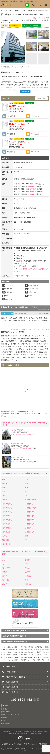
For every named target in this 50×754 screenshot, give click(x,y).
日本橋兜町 (29, 504)
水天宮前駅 (34, 184)
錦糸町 (4, 584)
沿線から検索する (13, 647)
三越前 (27, 568)
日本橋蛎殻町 (7, 504)
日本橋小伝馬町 (30, 508)
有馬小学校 (40, 660)
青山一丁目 (6, 568)
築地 (26, 491)
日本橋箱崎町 (31, 10)
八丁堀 (4, 536)
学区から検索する (13, 660)
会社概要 (5, 744)
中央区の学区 (25, 660)
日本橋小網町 (7, 544)
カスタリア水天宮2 (18, 443)
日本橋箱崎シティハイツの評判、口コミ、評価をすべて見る (30, 329)
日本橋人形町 (30, 516)
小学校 (33, 660)
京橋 (26, 483)
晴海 (26, 536)
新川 (26, 487)
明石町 (4, 479)
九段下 (27, 572)
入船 (26, 479)
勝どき (4, 483)
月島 (4, 496)
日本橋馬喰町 (7, 520)
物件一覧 (4, 709)
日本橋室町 (6, 532)
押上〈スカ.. (29, 584)
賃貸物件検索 (5, 712)
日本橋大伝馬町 (30, 500)
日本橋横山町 (30, 532)
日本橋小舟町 (7, 512)
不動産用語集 (43, 744)
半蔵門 (4, 572)
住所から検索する (13, 10)
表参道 (27, 560)
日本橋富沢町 (30, 512)
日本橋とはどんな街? (29, 269)
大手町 (4, 564)
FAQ (25, 744)
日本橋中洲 (6, 516)
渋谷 (26, 564)
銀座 (4, 487)
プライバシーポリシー (16, 744)
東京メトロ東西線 (26, 649)
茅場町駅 (31, 186)
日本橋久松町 (30, 524)
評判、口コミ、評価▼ (41, 18)
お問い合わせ (5, 724)
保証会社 (19, 261)
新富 (4, 491)
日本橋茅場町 (7, 508)
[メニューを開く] (46, 4)
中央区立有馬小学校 (21, 276)
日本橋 (4, 500)
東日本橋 (5, 540)
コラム (3, 721)
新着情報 (4, 718)
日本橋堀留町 (7, 528)
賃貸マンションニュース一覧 (10, 715)
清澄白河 (5, 580)
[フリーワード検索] (33, 4)
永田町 (4, 560)
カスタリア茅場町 (17, 430)
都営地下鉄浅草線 (26, 657)
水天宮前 (28, 576)
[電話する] (40, 4)
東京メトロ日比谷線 (27, 652)
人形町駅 (33, 191)
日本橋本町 (29, 528)
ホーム (3, 10)
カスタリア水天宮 (17, 457)
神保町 (4, 576)
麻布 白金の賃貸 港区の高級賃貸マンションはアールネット (23, 749)
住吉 (26, 580)
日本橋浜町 (6, 524)
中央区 (23, 10)
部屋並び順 (41, 98)
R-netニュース (32, 744)
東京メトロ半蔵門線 (17, 434)
